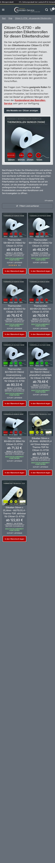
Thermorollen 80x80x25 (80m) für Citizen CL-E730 (14, 441)
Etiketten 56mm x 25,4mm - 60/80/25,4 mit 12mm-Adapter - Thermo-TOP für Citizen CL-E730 (41, 444)
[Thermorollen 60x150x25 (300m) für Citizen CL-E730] (40, 225)
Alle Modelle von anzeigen (22, 110)
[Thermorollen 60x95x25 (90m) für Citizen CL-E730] (40, 291)
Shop (10, 18)
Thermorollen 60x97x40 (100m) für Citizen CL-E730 (14, 309)
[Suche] (46, 9)
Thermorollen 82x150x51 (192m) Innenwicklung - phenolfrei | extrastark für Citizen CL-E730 (14, 375)
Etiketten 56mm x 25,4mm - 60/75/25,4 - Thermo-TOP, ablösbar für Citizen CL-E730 (14, 512)
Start (4, 18)
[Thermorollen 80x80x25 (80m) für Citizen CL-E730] (14, 423)
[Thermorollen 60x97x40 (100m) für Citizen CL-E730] (14, 291)
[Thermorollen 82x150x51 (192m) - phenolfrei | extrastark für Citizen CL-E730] (40, 354)
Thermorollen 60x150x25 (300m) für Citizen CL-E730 (40, 243)
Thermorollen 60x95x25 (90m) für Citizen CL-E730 (40, 309)
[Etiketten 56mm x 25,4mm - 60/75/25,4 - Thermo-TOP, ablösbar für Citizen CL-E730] (14, 492)
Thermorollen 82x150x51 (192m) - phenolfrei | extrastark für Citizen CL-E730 (40, 373)
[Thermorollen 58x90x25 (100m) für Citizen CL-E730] (14, 225)
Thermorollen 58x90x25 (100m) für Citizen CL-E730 (14, 243)
